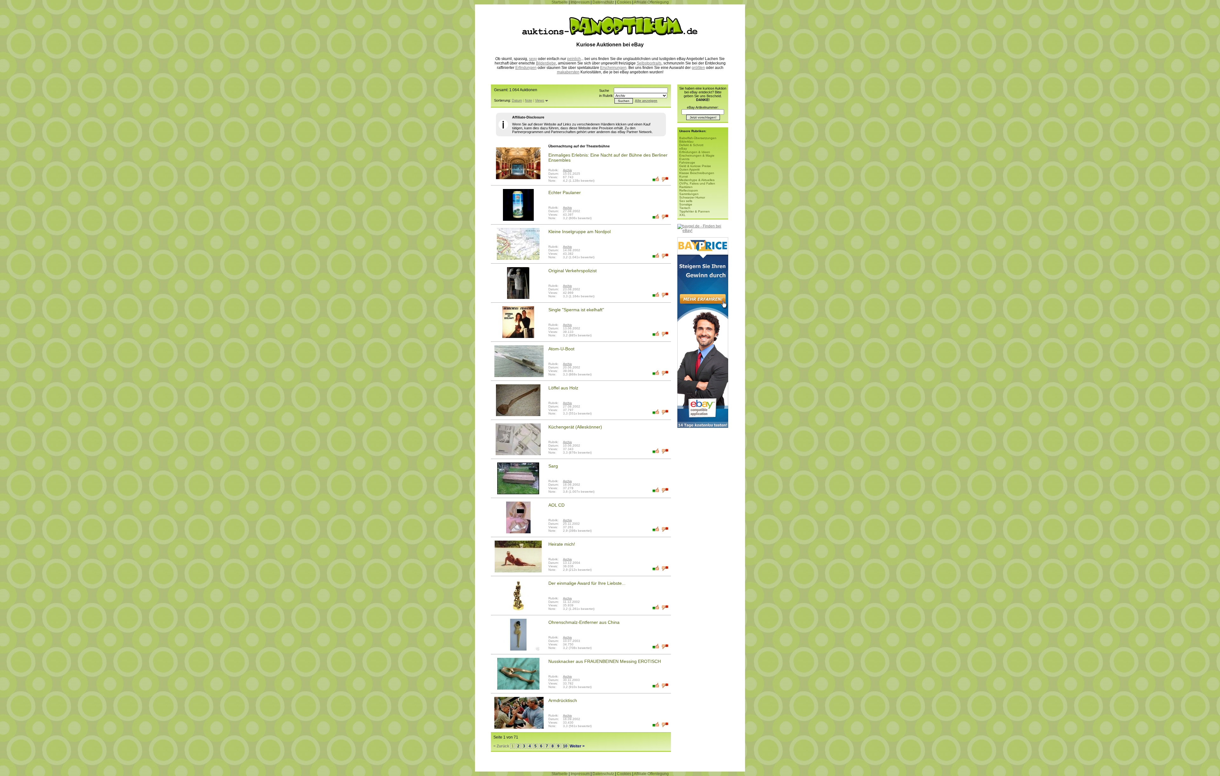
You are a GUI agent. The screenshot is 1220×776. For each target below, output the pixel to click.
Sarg (553, 466)
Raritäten (686, 187)
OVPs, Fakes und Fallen (697, 183)
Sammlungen (689, 194)
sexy (533, 59)
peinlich (574, 59)
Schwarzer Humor (692, 197)
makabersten (568, 72)
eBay (683, 148)
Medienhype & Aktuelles (697, 180)
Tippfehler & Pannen (694, 211)
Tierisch (684, 208)
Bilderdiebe (546, 63)
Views (539, 100)
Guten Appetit (689, 169)
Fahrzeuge (687, 162)
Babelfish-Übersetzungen (697, 138)
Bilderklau (686, 141)
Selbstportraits (649, 63)
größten (698, 67)
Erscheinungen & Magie (697, 155)
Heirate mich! (561, 544)
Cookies (624, 2)
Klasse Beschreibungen (696, 173)
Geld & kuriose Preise (695, 166)
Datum (517, 100)
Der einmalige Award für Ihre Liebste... (587, 583)
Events (684, 159)
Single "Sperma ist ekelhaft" (576, 309)
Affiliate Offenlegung (651, 2)
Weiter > (577, 746)
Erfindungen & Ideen (694, 152)
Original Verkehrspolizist (572, 270)
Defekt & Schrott (691, 145)
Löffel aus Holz (563, 387)
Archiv (567, 170)
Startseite (560, 2)
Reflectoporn (688, 190)
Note (528, 100)
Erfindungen (526, 67)
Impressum (580, 2)
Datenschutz (603, 2)
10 (565, 746)
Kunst (683, 176)
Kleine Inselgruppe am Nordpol (579, 231)
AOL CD (556, 505)
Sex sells (685, 201)
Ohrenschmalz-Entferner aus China (584, 622)
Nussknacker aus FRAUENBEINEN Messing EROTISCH (604, 661)
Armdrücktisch (562, 700)
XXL (682, 215)
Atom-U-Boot (561, 348)
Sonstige (685, 204)
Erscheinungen (613, 67)
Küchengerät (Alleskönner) (575, 426)
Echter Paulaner (564, 192)
